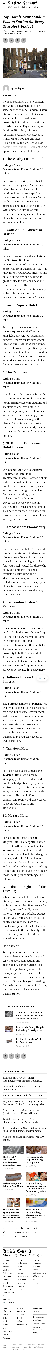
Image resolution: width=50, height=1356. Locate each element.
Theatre (21, 1286)
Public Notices (37, 1276)
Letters (35, 1269)
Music (20, 1266)
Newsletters (37, 1320)
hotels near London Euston (19, 146)
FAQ (34, 1279)
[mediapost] (7, 88)
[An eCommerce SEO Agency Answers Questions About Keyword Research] (13, 1202)
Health (5, 1324)
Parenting (6, 1338)
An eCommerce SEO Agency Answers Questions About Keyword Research (12, 1213)
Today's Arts (22, 1263)
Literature (21, 1283)
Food (5, 1321)
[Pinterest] (17, 40)
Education (7, 1311)
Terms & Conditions (37, 1328)
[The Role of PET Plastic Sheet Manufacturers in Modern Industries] (9, 1014)
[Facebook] (5, 40)
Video (19, 1321)
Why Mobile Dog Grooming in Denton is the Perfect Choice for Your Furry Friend (36, 1187)
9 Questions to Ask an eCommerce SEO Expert (23, 1138)
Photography (22, 1324)
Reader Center (22, 1311)
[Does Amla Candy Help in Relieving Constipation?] (9, 1029)
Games (5, 1314)
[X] (11, 40)
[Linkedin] (39, 1312)
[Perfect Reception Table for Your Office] (9, 1041)
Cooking (20, 1314)
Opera (20, 1289)
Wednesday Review (39, 1273)
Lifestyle (6, 31)
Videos (35, 1283)
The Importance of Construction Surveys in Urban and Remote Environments (24, 1129)
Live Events (21, 1318)
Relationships (8, 1331)
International (38, 1317)
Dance (20, 1273)
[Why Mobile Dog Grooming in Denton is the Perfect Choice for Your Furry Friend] (36, 1176)
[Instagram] (36, 1312)
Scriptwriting (23, 1276)
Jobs (4, 1328)
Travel (13, 31)
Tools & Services (39, 1323)
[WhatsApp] (23, 40)
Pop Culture (22, 1279)
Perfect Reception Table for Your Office (30, 1040)
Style (5, 1318)
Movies (20, 1269)
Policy (35, 1332)
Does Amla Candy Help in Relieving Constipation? (30, 1029)
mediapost (19, 88)
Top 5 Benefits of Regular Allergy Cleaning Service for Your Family (36, 1213)
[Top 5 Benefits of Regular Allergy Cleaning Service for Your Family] (36, 1202)
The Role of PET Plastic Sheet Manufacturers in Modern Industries (29, 1015)
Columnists (36, 1263)
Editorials (36, 1266)
